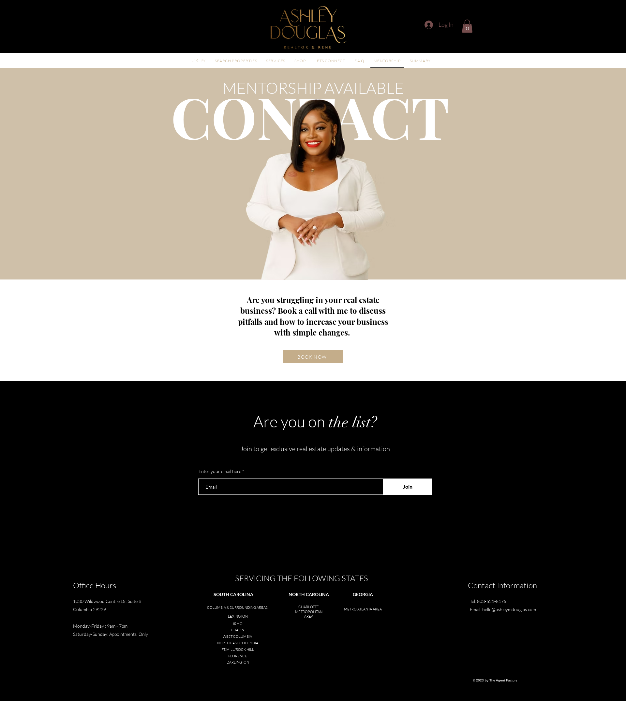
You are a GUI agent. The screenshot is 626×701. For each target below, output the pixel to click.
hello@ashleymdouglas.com (509, 609)
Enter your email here (220, 471)
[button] (467, 26)
